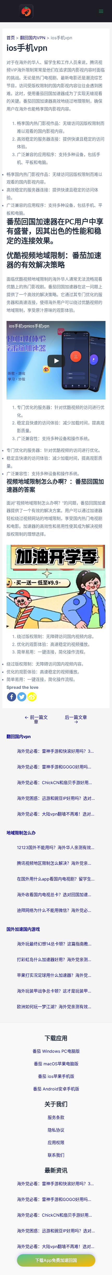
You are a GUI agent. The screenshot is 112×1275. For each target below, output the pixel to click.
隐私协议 (56, 1130)
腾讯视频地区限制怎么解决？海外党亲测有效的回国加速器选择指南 (56, 863)
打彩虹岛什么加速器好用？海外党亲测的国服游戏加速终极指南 (56, 959)
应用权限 (56, 1142)
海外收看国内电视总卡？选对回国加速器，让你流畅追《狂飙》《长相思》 (56, 894)
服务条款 (56, 1117)
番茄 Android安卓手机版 (56, 1088)
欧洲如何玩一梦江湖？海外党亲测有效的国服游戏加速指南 (56, 1006)
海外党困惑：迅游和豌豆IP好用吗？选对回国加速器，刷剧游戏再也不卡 (56, 798)
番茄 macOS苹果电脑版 (56, 1063)
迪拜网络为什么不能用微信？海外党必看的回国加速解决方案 (56, 910)
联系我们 (56, 1155)
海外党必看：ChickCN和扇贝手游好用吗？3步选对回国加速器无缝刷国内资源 (56, 782)
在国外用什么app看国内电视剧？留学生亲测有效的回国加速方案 (56, 879)
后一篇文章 (76, 719)
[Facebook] (11, 696)
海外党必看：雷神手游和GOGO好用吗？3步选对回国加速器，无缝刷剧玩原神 (56, 766)
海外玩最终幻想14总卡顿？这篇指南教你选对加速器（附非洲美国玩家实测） (56, 943)
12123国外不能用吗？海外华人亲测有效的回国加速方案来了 (56, 847)
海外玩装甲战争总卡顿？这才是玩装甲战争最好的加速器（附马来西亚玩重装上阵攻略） (56, 991)
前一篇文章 (36, 719)
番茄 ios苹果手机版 (56, 1076)
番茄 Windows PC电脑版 (56, 1051)
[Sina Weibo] (31, 696)
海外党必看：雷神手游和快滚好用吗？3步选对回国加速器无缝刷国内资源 (56, 751)
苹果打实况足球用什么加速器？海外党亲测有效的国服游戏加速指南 (56, 975)
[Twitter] (21, 696)
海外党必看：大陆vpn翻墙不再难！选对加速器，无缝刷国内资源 (56, 814)
